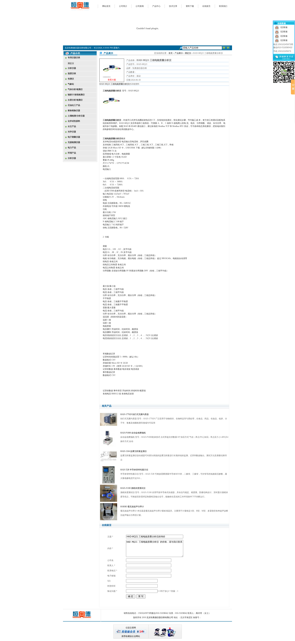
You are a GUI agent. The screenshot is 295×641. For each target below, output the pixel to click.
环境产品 (72, 153)
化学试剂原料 (74, 121)
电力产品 (72, 147)
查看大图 (112, 71)
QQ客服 (283, 27)
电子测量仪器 (74, 137)
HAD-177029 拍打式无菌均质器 (134, 414)
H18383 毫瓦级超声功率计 (132, 506)
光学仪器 (72, 131)
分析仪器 (72, 68)
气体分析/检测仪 (75, 89)
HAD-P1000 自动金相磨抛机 (133, 433)
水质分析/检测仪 (75, 100)
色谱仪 (71, 79)
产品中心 (156, 6)
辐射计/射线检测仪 (76, 94)
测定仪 (71, 63)
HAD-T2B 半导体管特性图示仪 (134, 469)
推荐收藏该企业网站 (131, 636)
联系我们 (223, 6)
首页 (170, 53)
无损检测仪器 (74, 142)
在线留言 (206, 6)
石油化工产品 (74, 105)
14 (141, 631)
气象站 (71, 84)
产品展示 (179, 53)
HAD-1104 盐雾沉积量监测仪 (133, 451)
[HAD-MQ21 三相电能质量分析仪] (112, 67)
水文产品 (72, 126)
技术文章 (173, 6)
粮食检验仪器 (74, 110)
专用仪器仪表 (74, 57)
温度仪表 (72, 73)
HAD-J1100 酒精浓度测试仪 (132, 488)
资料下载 (190, 6)
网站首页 (106, 6)
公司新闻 (140, 6)
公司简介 (123, 6)
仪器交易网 (131, 627)
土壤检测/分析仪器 (76, 116)
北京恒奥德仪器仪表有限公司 (159, 617)
